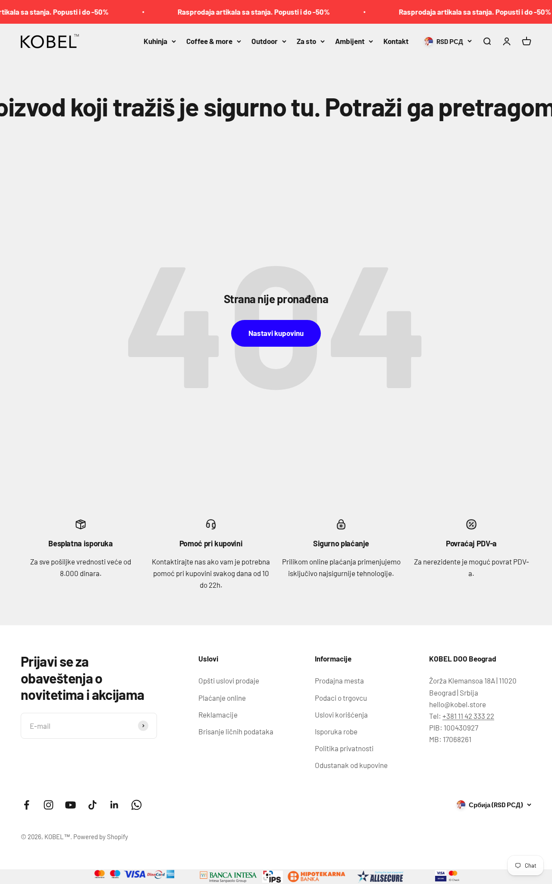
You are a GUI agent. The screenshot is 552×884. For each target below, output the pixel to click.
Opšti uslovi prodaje (228, 680)
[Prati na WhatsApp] (136, 805)
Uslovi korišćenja (341, 714)
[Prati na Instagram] (48, 805)
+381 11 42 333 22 (468, 716)
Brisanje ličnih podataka (235, 731)
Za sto (306, 41)
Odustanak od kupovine (351, 765)
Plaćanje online (222, 697)
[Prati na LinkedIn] (114, 805)
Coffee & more (209, 41)
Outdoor (264, 41)
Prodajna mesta (339, 680)
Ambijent (349, 41)
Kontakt (395, 41)
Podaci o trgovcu (341, 697)
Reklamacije (218, 714)
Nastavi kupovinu (276, 333)
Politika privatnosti (344, 748)
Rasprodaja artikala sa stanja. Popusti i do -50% (242, 11)
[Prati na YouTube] (70, 805)
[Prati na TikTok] (92, 805)
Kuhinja (155, 41)
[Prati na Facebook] (26, 805)
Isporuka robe (336, 731)
